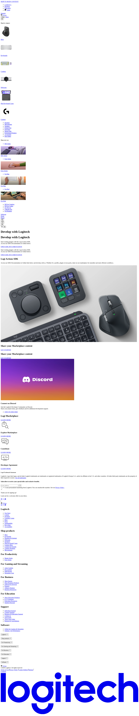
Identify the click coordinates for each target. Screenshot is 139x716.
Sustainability (9, 523)
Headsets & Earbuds (11, 538)
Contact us (8, 616)
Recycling (8, 525)
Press (6, 521)
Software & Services (11, 584)
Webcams (7, 540)
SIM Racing (8, 571)
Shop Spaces (8, 581)
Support (3, 13)
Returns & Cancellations (12, 621)
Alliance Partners (10, 588)
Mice (6, 535)
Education (8, 8)
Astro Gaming (9, 568)
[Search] (2, 220)
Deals (2, 216)
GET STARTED (6, 350)
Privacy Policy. (59, 487)
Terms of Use (5, 670)
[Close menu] (2, 19)
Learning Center (9, 518)
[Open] (4, 227)
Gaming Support (9, 612)
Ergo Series (8, 560)
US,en (4, 15)
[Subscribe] (20, 485)
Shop (3, 17)
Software (3, 214)
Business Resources (10, 589)
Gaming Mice (9, 545)
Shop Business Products (12, 583)
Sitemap (30, 670)
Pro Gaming (8, 569)
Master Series (9, 558)
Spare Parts (8, 617)
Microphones (8, 550)
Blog (6, 520)
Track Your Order (10, 619)
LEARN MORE (6, 420)
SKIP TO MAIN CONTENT (10, 1)
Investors (7, 516)
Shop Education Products (12, 597)
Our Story (7, 513)
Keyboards (8, 536)
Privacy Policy (13, 670)
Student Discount (10, 603)
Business (7, 6)
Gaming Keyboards (10, 547)
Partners (7, 586)
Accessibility (8, 527)
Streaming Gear (9, 573)
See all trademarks (20, 478)
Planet (2, 218)
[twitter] (4, 499)
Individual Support (10, 611)
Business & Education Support (14, 614)
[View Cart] (2, 227)
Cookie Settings (23, 670)
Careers (7, 515)
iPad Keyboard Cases (11, 543)
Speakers (7, 541)
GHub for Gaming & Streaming (14, 629)
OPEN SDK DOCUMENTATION (11, 247)
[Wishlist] (2, 222)
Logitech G (8, 5)
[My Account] (2, 224)
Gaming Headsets (10, 548)
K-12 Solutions (9, 599)
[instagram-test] (2, 499)
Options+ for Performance (12, 631)
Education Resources (11, 601)
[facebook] (5, 499)
